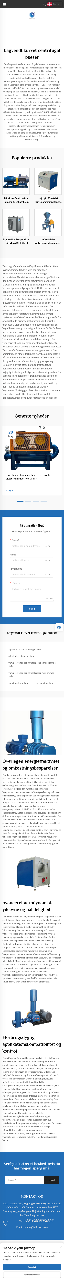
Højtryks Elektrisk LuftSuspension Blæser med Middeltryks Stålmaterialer (48, 200)
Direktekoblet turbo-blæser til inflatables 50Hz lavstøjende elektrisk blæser (16, 200)
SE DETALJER (16, 181)
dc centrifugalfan (44, 683)
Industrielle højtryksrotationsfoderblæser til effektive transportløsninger (48, 241)
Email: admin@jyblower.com (32, 1227)
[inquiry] (59, 627)
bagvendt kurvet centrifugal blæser (25, 649)
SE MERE (10, 490)
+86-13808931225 (38, 1221)
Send (32, 608)
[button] (20, 501)
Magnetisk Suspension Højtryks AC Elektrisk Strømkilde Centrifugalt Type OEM (16, 241)
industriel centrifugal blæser (21, 656)
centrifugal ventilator (18, 683)
